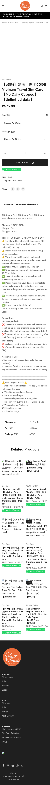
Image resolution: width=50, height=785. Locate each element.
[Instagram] (8, 766)
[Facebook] (3, 766)
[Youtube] (12, 766)
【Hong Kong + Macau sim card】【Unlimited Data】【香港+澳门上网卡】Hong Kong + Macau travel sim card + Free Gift (36, 556)
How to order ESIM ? (11, 728)
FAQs (4, 741)
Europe (5, 689)
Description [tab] (7, 204)
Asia (4, 681)
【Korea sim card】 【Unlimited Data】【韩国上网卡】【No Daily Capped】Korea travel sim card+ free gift (12, 496)
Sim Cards (14, 22)
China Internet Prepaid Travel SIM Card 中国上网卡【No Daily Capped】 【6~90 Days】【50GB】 (36, 616)
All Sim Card (7, 677)
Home (4, 22)
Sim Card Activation (10, 733)
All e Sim (6, 702)
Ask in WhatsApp (13, 169)
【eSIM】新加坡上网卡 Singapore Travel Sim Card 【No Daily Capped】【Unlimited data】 (13, 553)
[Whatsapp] (22, 766)
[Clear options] (47, 115)
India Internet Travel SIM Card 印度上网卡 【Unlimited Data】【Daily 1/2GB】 (36, 494)
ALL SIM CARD (32, 486)
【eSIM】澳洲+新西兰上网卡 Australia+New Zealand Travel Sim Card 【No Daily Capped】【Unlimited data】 (12, 616)
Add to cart (22, 162)
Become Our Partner (11, 737)
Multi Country (8, 715)
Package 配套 (8, 131)
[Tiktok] (17, 766)
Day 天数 (6, 115)
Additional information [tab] (27, 204)
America (5, 685)
